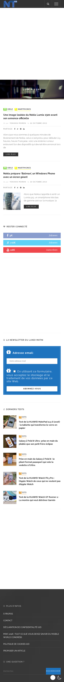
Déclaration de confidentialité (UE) (22, 627)
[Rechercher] (48, 4)
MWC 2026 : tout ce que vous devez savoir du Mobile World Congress (31, 635)
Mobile (8, 109)
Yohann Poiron (18, 123)
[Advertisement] (32, 43)
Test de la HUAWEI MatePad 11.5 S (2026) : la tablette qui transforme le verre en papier (39, 425)
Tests (23, 417)
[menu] (56, 4)
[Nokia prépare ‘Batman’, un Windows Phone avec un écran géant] (12, 201)
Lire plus (11, 154)
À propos (8, 614)
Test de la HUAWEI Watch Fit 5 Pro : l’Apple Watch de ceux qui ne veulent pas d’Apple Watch (39, 481)
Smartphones (23, 109)
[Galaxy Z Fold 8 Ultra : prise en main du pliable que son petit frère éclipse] (9, 441)
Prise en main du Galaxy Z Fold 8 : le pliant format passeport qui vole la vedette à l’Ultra (37, 462)
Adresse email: (23, 352)
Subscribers (51, 250)
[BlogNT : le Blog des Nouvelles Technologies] (10, 3)
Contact (7, 620)
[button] (56, 677)
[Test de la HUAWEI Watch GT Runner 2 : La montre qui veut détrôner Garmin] (9, 497)
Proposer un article (14, 651)
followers (53, 235)
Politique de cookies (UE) (16, 644)
